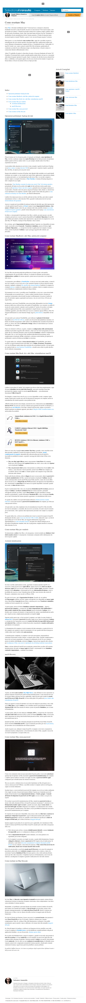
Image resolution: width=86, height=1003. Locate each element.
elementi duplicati (35, 285)
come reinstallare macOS (22, 521)
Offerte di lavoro (48, 998)
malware (12, 287)
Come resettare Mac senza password (17, 109)
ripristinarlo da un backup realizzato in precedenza (39, 643)
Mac (9, 28)
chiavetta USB (24, 168)
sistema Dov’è (9, 619)
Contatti (37, 998)
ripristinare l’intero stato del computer (22, 188)
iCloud (26, 206)
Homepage (7, 998)
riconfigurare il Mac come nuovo (15, 643)
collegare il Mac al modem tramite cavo (43, 409)
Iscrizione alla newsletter (29, 998)
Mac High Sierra (28, 693)
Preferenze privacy (71, 998)
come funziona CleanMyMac (24, 347)
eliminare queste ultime (35, 932)
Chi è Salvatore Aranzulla (17, 998)
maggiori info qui (35, 819)
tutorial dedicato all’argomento (13, 200)
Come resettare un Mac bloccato (16, 111)
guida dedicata (39, 312)
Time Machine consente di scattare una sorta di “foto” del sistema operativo (32, 184)
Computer (37, 10)
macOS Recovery (16, 106)
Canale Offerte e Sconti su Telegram (19, 15)
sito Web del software (18, 320)
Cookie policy (63, 998)
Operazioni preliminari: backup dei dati (18, 93)
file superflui (25, 285)
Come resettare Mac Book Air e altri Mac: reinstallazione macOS (25, 99)
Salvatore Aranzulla (10, 24)
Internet (52, 10)
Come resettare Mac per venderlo (17, 101)
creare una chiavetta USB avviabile (29, 518)
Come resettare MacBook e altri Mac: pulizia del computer (23, 96)
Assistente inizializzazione (19, 103)
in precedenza (49, 723)
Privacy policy (56, 998)
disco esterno (11, 168)
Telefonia (45, 10)
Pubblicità (42, 998)
